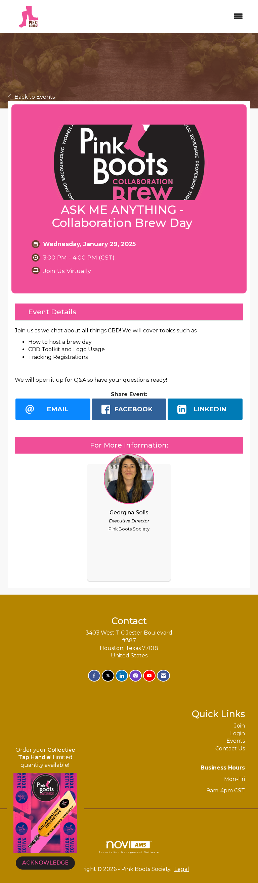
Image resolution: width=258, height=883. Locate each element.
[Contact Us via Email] (163, 676)
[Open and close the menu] (150, 16)
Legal (181, 869)
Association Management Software (129, 852)
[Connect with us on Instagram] (135, 676)
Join (239, 726)
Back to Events (34, 97)
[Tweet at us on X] (108, 676)
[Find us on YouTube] (149, 676)
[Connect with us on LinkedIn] (122, 676)
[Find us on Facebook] (94, 676)
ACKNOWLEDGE (45, 862)
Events (235, 741)
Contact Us (230, 748)
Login (237, 733)
